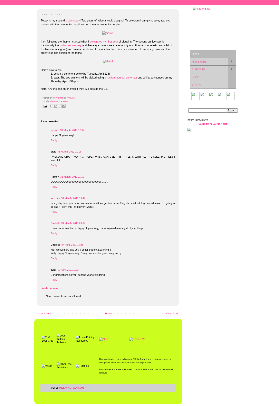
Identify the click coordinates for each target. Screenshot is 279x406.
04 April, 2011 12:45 (72, 244)
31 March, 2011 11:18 (69, 151)
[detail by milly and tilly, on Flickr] (108, 61)
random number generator (122, 77)
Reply (54, 140)
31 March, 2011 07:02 (72, 130)
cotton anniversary (70, 45)
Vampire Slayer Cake (213, 124)
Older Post (172, 313)
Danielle (55, 223)
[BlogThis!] (56, 106)
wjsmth (55, 130)
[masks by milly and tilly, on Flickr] (108, 33)
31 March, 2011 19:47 (73, 198)
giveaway (54, 101)
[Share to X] (60, 106)
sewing (64, 101)
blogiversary (73, 20)
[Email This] (52, 106)
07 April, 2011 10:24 (69, 269)
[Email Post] (45, 106)
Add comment (50, 288)
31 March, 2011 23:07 (73, 223)
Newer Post (44, 313)
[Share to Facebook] (63, 106)
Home (108, 313)
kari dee (55, 198)
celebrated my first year (104, 41)
